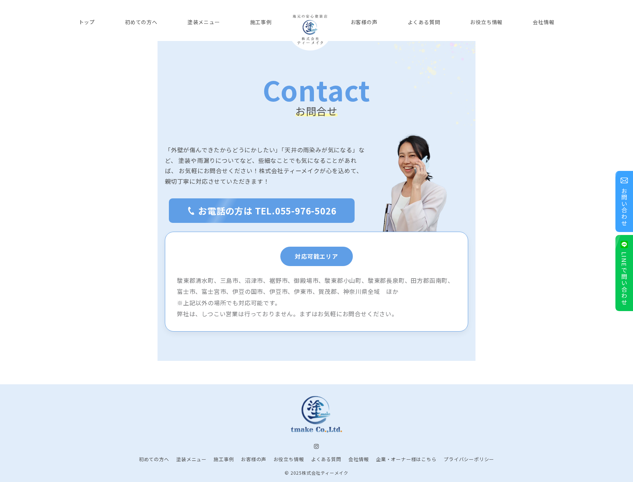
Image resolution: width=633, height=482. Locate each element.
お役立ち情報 (289, 459)
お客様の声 (253, 459)
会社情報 (358, 459)
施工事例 (224, 459)
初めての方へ (154, 459)
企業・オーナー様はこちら (406, 459)
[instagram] (316, 446)
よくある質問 (326, 459)
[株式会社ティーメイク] (310, 29)
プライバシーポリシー (469, 459)
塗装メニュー (191, 459)
